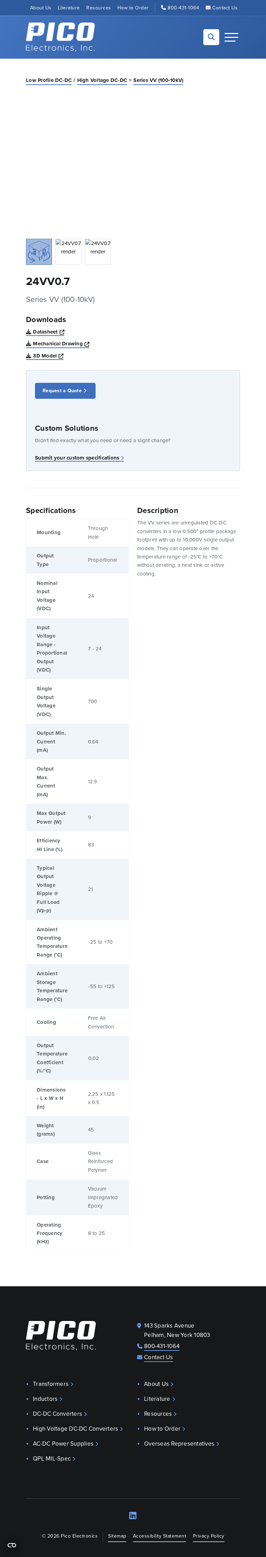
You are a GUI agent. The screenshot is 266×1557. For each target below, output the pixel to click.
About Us (41, 7)
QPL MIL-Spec (52, 1458)
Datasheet (48, 332)
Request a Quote (62, 390)
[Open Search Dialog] (211, 37)
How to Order (133, 7)
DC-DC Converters (57, 1413)
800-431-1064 (183, 7)
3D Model (48, 356)
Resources (98, 7)
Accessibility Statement (159, 1536)
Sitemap (117, 1536)
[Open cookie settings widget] (11, 1545)
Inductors (45, 1399)
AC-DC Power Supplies (63, 1443)
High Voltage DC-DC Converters (75, 1428)
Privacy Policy (208, 1536)
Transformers (51, 1384)
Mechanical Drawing (61, 343)
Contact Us (225, 7)
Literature (69, 7)
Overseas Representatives (179, 1443)
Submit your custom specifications (77, 458)
